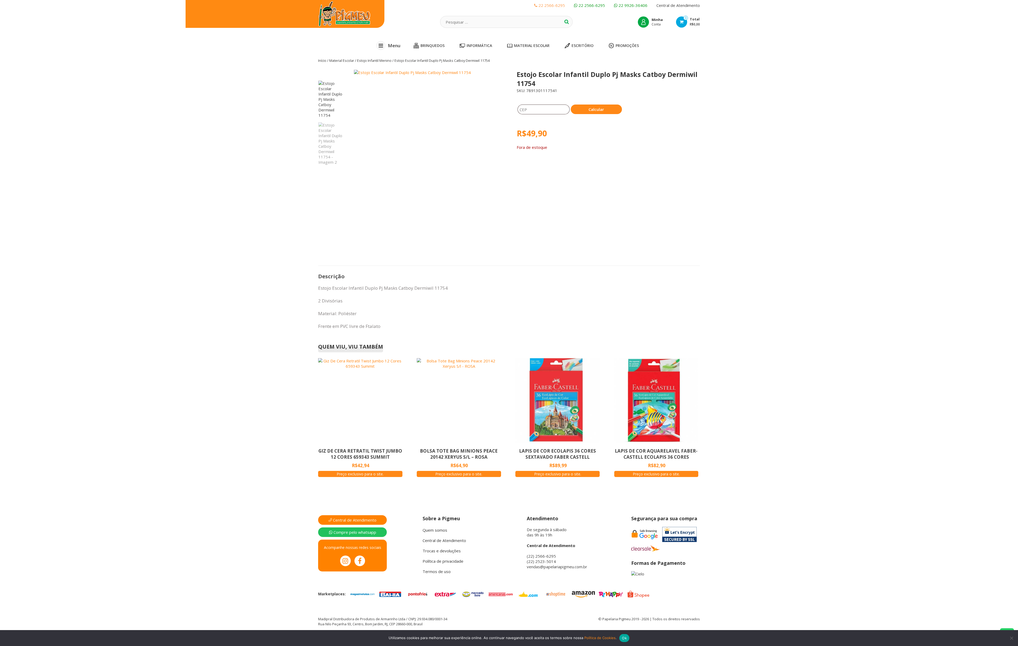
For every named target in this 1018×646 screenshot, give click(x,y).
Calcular (596, 109)
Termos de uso (437, 571)
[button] (429, 140)
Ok (624, 638)
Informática (479, 45)
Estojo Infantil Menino (374, 60)
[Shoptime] (555, 593)
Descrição (331, 276)
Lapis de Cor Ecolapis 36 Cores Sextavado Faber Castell (557, 454)
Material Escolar (532, 45)
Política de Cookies (600, 638)
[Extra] (445, 593)
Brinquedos (432, 45)
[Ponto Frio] (418, 593)
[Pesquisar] (566, 22)
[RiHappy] (611, 593)
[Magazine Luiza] (362, 593)
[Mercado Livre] (473, 593)
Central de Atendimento (678, 5)
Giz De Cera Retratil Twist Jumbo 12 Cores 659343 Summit (360, 454)
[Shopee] (638, 593)
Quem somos (435, 530)
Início (322, 60)
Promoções (627, 45)
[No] (1011, 638)
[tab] (331, 276)
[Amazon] (583, 593)
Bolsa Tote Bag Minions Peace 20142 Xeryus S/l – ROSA (459, 454)
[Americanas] (500, 593)
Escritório (583, 45)
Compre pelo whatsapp (354, 532)
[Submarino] (528, 593)
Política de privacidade (443, 561)
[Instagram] (345, 561)
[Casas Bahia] (390, 593)
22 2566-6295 (591, 5)
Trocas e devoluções (442, 550)
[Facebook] (359, 561)
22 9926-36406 (632, 5)
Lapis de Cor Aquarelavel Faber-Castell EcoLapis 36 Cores (656, 454)
